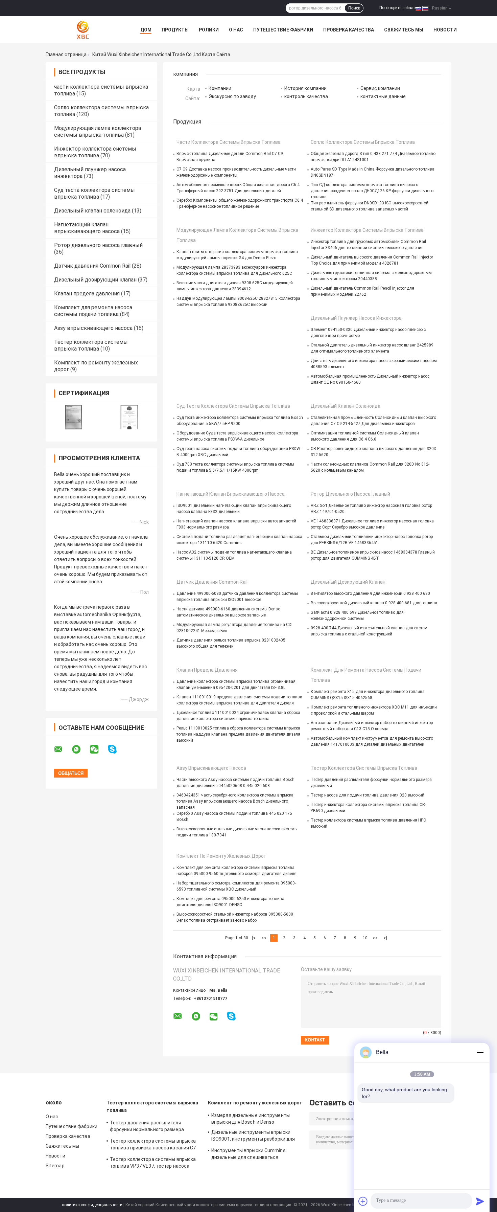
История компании (305, 88)
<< (263, 938)
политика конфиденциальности (92, 1205)
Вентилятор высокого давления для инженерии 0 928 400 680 (370, 593)
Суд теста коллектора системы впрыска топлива (94, 193)
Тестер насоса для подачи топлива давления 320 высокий (367, 795)
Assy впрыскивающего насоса (93, 328)
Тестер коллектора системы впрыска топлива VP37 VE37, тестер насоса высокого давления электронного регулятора (153, 1164)
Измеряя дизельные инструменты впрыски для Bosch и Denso (250, 1119)
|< (253, 938)
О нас (236, 29)
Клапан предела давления (87, 293)
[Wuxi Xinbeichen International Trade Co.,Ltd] (83, 30)
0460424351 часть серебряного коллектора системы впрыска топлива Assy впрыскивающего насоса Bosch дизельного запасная (234, 801)
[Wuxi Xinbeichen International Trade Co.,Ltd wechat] (98, 749)
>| (385, 938)
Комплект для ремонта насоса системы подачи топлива (93, 310)
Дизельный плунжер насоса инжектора (356, 318)
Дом (145, 29)
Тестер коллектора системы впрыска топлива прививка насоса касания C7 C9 (153, 1145)
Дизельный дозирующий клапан (95, 279)
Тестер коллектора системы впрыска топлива (91, 345)
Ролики (209, 29)
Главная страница (66, 54)
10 (365, 938)
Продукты (175, 29)
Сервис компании (380, 88)
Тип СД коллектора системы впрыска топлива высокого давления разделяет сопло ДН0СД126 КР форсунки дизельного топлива (372, 190)
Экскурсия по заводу (232, 96)
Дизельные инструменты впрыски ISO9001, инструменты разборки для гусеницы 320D (253, 1136)
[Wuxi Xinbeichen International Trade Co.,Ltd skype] (116, 749)
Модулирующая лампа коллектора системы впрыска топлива (97, 131)
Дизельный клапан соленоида (92, 210)
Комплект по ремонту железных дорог (221, 856)
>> (375, 938)
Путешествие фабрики (283, 29)
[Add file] (363, 1201)
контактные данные (383, 96)
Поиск (354, 8)
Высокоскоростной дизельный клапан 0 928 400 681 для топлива (374, 603)
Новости (445, 29)
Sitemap (55, 1165)
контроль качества (306, 96)
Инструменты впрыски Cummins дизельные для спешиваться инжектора (248, 1155)
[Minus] (480, 1052)
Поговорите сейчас (397, 7)
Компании (220, 88)
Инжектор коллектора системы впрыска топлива (95, 152)
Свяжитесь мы (403, 29)
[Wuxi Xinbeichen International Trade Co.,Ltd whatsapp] (80, 749)
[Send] (480, 1201)
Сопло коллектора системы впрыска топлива (363, 142)
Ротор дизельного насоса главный (98, 245)
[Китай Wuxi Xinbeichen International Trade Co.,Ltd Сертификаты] (73, 417)
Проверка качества (348, 29)
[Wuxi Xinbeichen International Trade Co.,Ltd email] (62, 749)
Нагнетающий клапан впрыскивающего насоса (87, 227)
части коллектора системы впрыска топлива (228, 142)
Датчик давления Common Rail (92, 266)
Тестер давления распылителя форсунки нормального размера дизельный (147, 1127)
